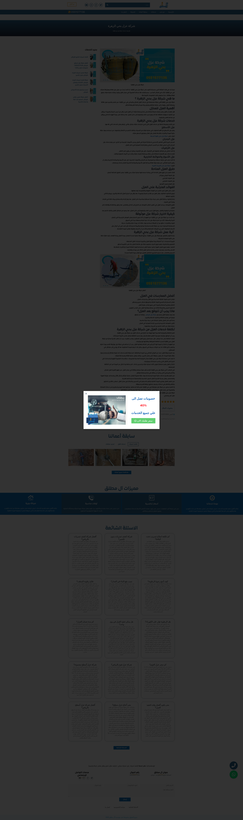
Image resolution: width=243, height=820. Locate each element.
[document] (121, 410)
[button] (86, 393)
